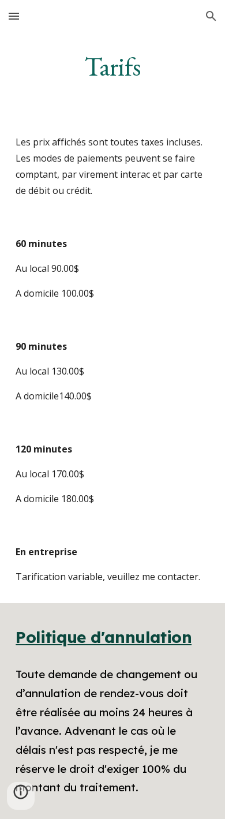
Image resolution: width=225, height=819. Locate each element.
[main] (112, 66)
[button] (14, 16)
